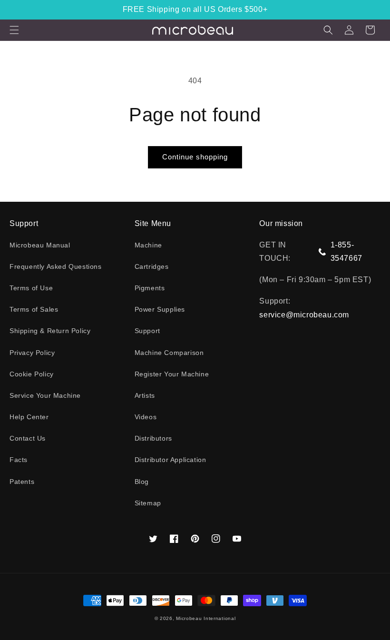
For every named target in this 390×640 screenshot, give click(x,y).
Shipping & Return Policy (50, 331)
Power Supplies (160, 309)
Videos (146, 417)
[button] (14, 30)
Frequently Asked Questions (56, 266)
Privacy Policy (32, 352)
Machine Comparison (169, 352)
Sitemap (148, 503)
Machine (148, 245)
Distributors (153, 438)
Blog (142, 481)
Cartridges (152, 266)
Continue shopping (195, 157)
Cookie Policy (32, 374)
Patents (22, 481)
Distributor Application (170, 459)
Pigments (150, 288)
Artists (145, 395)
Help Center (29, 417)
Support (147, 331)
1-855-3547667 (346, 252)
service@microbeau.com (304, 315)
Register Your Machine (172, 374)
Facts (19, 459)
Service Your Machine (45, 395)
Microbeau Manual (40, 245)
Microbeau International (205, 618)
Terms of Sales (34, 309)
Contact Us (28, 438)
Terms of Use (31, 288)
